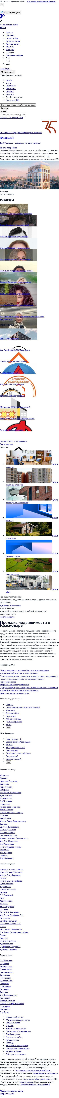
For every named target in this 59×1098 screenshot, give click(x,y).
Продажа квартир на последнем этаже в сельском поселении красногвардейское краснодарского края (29, 689)
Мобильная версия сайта (11, 1090)
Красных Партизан (8, 781)
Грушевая (4, 963)
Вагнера (3, 778)
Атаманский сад (13, 718)
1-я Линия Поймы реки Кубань (14, 932)
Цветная (4, 815)
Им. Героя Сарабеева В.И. (12, 915)
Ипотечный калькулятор (17, 1045)
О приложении (7, 1093)
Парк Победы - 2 (13, 739)
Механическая (6, 809)
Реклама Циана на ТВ (16, 1028)
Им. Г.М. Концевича (9, 841)
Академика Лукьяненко (11, 929)
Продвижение (12, 1039)
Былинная (4, 784)
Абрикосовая (6, 966)
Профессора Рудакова (10, 946)
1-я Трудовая (6, 801)
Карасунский (6, 786)
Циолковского (6, 883)
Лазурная (4, 775)
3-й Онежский (6, 895)
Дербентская (6, 795)
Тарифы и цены (13, 1034)
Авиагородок (6, 900)
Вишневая (4, 989)
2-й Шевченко (6, 858)
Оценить (10, 91)
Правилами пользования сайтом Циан (32, 1070)
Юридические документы (18, 1019)
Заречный (4, 849)
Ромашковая (6, 969)
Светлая (3, 824)
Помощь (10, 1042)
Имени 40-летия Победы (11, 869)
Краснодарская (7, 906)
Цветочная (5, 1006)
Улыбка (9, 744)
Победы (3, 855)
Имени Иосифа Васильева (12, 1003)
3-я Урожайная (7, 844)
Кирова (3, 892)
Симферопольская (8, 920)
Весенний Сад (12, 713)
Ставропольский (13, 759)
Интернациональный (15, 747)
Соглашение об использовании (41, 1)
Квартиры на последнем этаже (14, 684)
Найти (20, 117)
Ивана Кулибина (7, 832)
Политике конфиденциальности (38, 1079)
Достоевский (12, 756)
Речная (3, 935)
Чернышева (5, 818)
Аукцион (9, 1025)
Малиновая (5, 1009)
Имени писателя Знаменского (14, 838)
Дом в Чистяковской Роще (18, 753)
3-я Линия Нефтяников (10, 792)
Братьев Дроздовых (9, 826)
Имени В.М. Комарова (10, 875)
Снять (8, 82)
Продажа (10, 35)
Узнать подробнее (8, 147)
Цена (3, 111)
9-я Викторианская (8, 995)
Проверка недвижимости (17, 1048)
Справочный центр (14, 1017)
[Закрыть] (2, 4)
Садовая (4, 909)
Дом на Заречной (14, 721)
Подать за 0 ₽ (12, 100)
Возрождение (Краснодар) (18, 741)
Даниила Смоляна (8, 949)
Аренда (9, 32)
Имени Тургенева (8, 889)
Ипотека (10, 46)
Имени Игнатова (8, 940)
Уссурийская (6, 798)
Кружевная (5, 918)
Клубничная (5, 886)
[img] (49, 132)
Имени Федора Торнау (10, 846)
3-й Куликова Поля (8, 835)
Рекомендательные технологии (35, 1084)
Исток (8, 724)
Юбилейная (5, 986)
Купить (9, 80)
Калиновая (5, 997)
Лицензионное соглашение (45, 1073)
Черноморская (6, 972)
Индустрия (11, 716)
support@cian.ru (26, 1081)
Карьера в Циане (13, 1051)
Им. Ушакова (6, 960)
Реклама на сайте (14, 1037)
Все (8, 727)
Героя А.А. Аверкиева (9, 912)
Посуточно (11, 85)
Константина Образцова (11, 872)
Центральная (6, 980)
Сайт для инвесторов (15, 1054)
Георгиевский (12, 750)
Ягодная (4, 992)
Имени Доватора (8, 829)
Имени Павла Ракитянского (13, 821)
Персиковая (5, 977)
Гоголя (3, 878)
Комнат (4, 108)
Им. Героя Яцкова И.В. (10, 923)
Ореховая (4, 983)
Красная (4, 938)
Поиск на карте (13, 1022)
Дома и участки (13, 41)
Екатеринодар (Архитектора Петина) (23, 707)
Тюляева (4, 903)
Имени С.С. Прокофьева (11, 880)
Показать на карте (8, 117)
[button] (29, 140)
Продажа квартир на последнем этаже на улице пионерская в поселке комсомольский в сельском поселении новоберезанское (29, 679)
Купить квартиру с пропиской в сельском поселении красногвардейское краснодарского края (24, 672)
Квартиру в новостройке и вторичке (18, 105)
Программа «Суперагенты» (18, 1031)
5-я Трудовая (6, 852)
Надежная (5, 804)
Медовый (10, 710)
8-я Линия (4, 1012)
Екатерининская (7, 1000)
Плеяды (9, 704)
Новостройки (12, 38)
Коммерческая (12, 43)
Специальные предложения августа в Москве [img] (21, 132)
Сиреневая (5, 975)
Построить (11, 88)
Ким (2, 898)
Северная (4, 789)
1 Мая (3, 926)
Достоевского (6, 943)
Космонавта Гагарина (10, 806)
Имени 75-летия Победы (11, 812)
